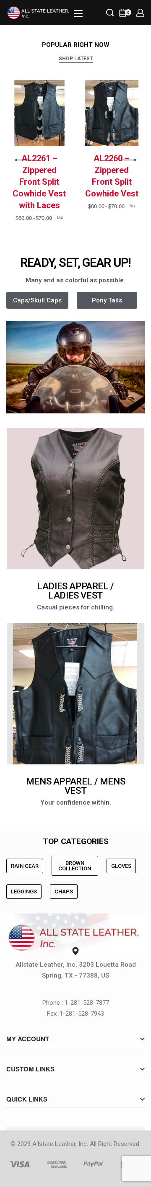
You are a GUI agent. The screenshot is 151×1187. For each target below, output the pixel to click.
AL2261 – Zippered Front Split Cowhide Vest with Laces (39, 181)
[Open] (78, 14)
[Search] (110, 12)
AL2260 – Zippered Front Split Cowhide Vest (111, 176)
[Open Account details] (140, 12)
